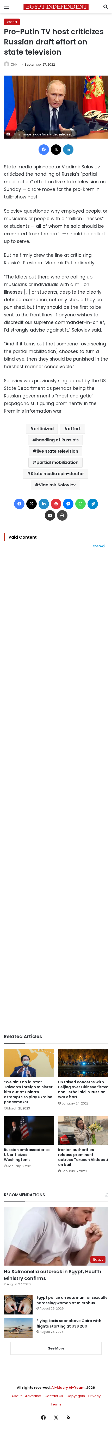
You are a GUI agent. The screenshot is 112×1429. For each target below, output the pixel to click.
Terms (56, 1404)
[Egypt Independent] (56, 7)
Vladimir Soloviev (57, 485)
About (16, 1395)
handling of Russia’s (57, 440)
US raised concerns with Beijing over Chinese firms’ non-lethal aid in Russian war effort (83, 1089)
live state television (57, 451)
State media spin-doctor (57, 474)
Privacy (94, 1395)
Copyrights (75, 1395)
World (12, 21)
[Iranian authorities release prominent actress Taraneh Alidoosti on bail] (83, 1130)
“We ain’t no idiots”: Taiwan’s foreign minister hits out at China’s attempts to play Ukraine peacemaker (28, 1092)
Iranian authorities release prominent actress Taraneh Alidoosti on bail (83, 1157)
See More (56, 1348)
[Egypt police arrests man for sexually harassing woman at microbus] (18, 1304)
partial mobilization (57, 462)
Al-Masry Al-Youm (68, 1387)
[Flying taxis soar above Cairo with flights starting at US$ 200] (18, 1328)
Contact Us (54, 1395)
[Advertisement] (56, 791)
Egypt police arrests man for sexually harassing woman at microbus (71, 1300)
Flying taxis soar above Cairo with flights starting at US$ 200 (68, 1323)
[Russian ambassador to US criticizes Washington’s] (29, 1130)
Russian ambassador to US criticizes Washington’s (27, 1154)
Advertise (33, 1395)
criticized (44, 429)
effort (74, 429)
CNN (14, 64)
